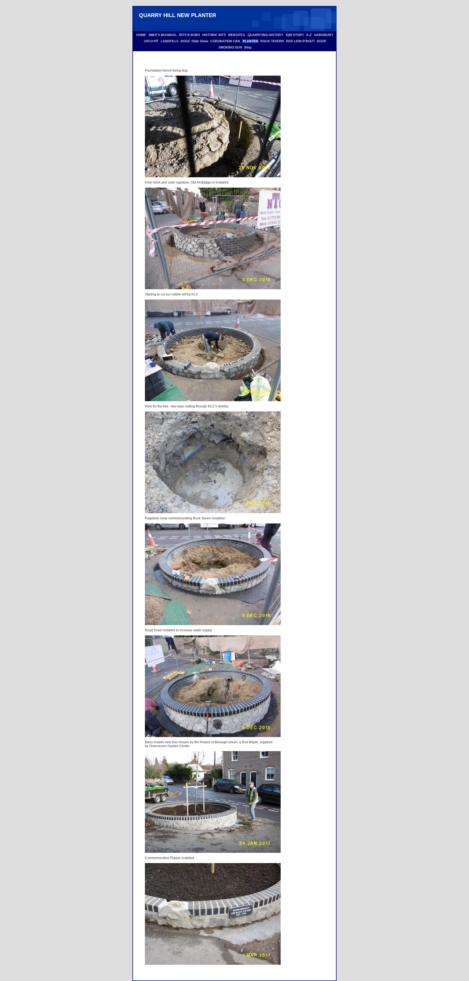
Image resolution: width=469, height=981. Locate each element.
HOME (141, 35)
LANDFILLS (170, 41)
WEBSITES (236, 35)
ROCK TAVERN (272, 41)
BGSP (321, 41)
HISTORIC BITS (214, 35)
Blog (247, 47)
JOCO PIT (151, 41)
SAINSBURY (323, 35)
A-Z (309, 35)
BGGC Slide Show (194, 41)
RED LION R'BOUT (300, 41)
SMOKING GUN (230, 47)
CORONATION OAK (225, 41)
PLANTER (250, 41)
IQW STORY (295, 35)
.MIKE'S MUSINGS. (162, 35)
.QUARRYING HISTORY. (265, 35)
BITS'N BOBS (189, 35)
